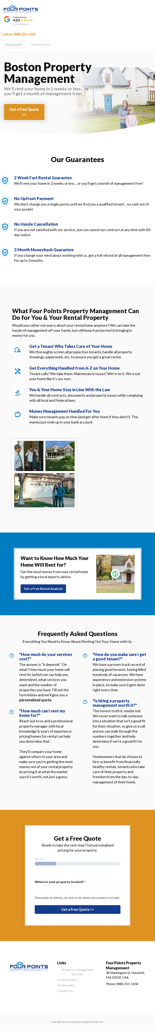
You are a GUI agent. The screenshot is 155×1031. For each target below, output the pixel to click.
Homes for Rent (41, 44)
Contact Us (65, 991)
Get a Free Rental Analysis (43, 588)
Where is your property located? (60, 882)
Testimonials (66, 985)
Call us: (18, 34)
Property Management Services (77, 972)
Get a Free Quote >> (24, 112)
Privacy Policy (67, 980)
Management (13, 44)
